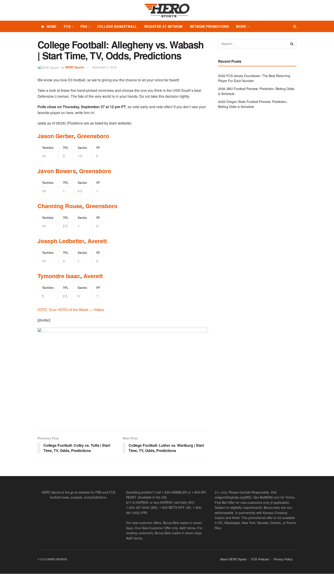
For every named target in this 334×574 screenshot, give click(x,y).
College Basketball (117, 26)
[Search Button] (295, 26)
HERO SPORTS (57, 559)
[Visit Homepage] (167, 10)
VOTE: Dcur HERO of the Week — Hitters (70, 309)
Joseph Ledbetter (60, 241)
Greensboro (93, 136)
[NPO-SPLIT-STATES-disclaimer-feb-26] (122, 375)
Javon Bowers (56, 171)
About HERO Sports (233, 559)
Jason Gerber (55, 136)
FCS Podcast (260, 559)
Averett (97, 241)
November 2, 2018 (104, 67)
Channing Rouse (59, 206)
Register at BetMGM (163, 26)
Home (52, 26)
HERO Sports (74, 67)
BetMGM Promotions (209, 26)
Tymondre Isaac (58, 276)
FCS (67, 26)
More (241, 26)
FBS (83, 26)
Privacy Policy (283, 559)
